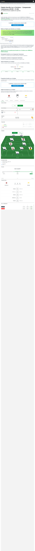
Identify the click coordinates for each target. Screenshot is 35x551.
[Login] (33, 1)
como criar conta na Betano (5, 19)
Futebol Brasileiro (8, 3)
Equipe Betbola (5, 13)
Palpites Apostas (4, 3)
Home (1, 3)
